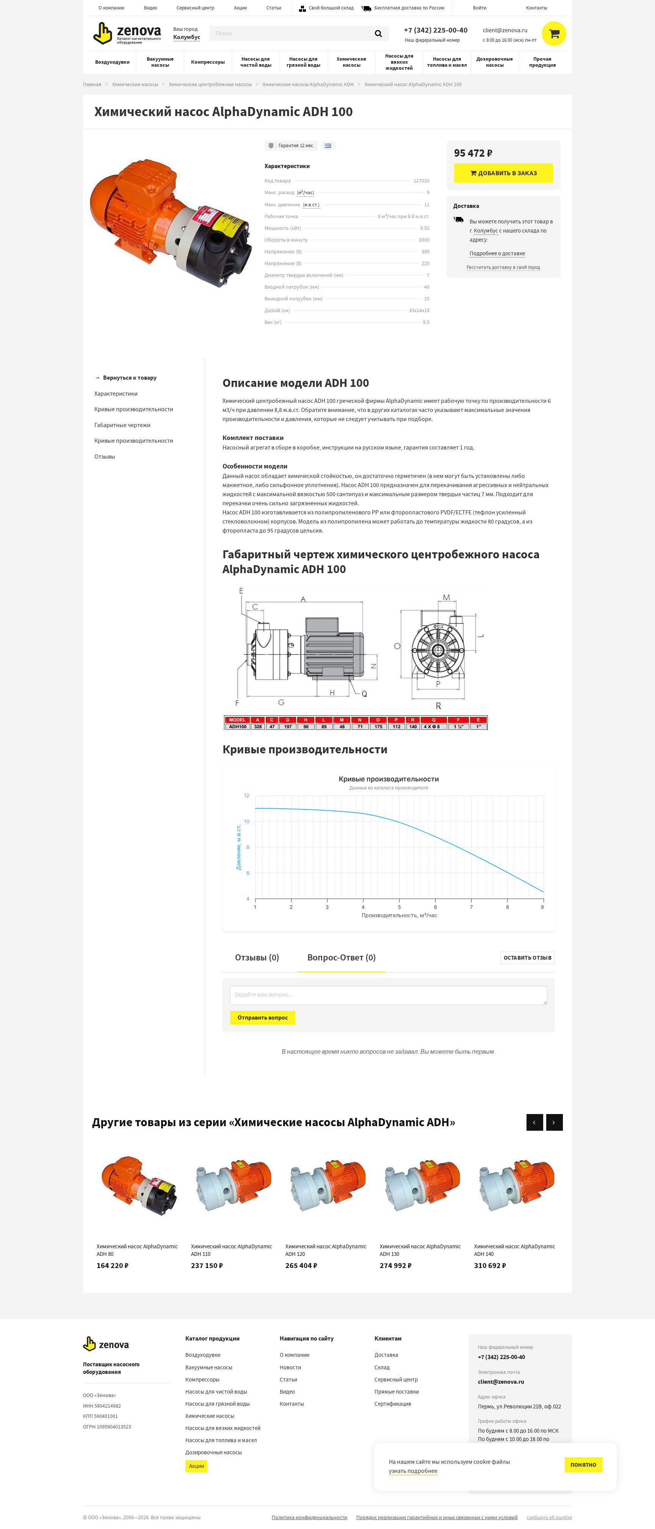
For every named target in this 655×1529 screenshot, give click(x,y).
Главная (92, 84)
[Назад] (535, 1122)
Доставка (386, 1355)
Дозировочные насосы (494, 62)
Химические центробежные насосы (210, 84)
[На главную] (106, 1343)
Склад (382, 1367)
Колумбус (186, 37)
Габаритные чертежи (122, 425)
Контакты (536, 8)
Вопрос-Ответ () (341, 957)
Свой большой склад (331, 8)
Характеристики (116, 394)
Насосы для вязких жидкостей (399, 62)
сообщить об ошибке (549, 1517)
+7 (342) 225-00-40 (436, 30)
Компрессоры (208, 62)
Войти (479, 8)
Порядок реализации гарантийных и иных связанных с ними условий (437, 1517)
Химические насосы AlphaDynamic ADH (308, 84)
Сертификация (393, 1404)
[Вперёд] (554, 1122)
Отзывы (104, 456)
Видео (150, 8)
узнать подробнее (413, 1471)
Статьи (273, 8)
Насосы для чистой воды (255, 62)
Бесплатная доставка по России (409, 8)
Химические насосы (351, 62)
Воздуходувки (112, 62)
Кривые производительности (133, 409)
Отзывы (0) (257, 957)
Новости (290, 1367)
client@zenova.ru (501, 1382)
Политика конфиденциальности (309, 1517)
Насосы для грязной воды (303, 62)
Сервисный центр (195, 8)
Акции (240, 8)
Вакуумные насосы (160, 62)
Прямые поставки (397, 1391)
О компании (111, 8)
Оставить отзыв (528, 958)
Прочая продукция (542, 62)
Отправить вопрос (263, 1017)
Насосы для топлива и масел (447, 62)
